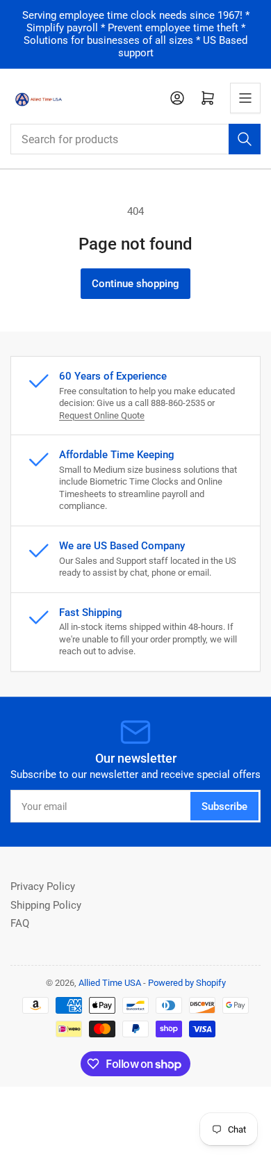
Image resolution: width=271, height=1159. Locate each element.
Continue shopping (135, 283)
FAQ (19, 923)
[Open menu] (245, 98)
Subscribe (224, 806)
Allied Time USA (110, 983)
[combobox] (135, 139)
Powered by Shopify (187, 983)
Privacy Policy (42, 886)
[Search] (244, 139)
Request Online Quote (102, 415)
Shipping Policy (45, 905)
